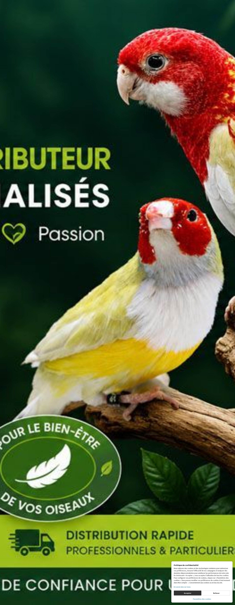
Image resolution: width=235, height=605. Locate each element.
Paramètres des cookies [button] (202, 599)
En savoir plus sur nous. (182, 587)
